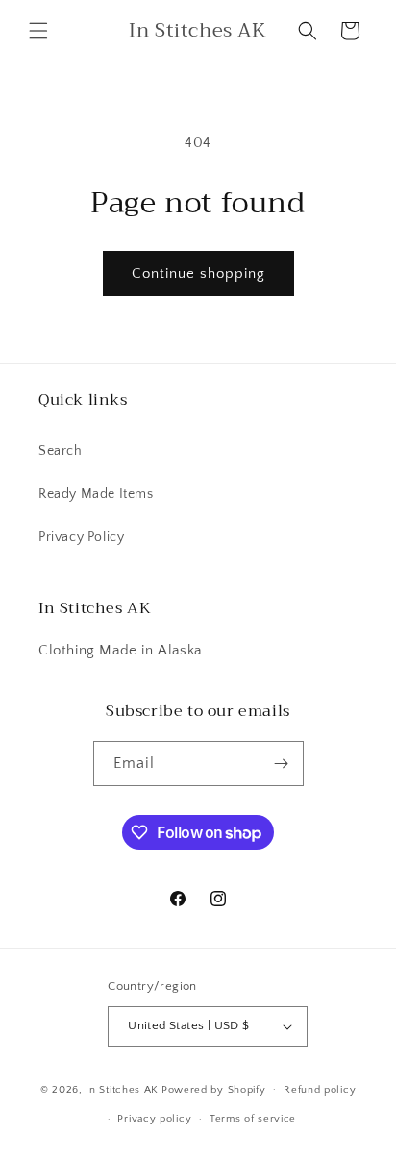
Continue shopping (198, 273)
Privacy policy (154, 1118)
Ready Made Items (96, 494)
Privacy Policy (81, 537)
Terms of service (253, 1118)
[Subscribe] (281, 763)
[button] (38, 31)
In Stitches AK (122, 1089)
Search (60, 450)
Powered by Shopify (213, 1089)
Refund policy (320, 1090)
